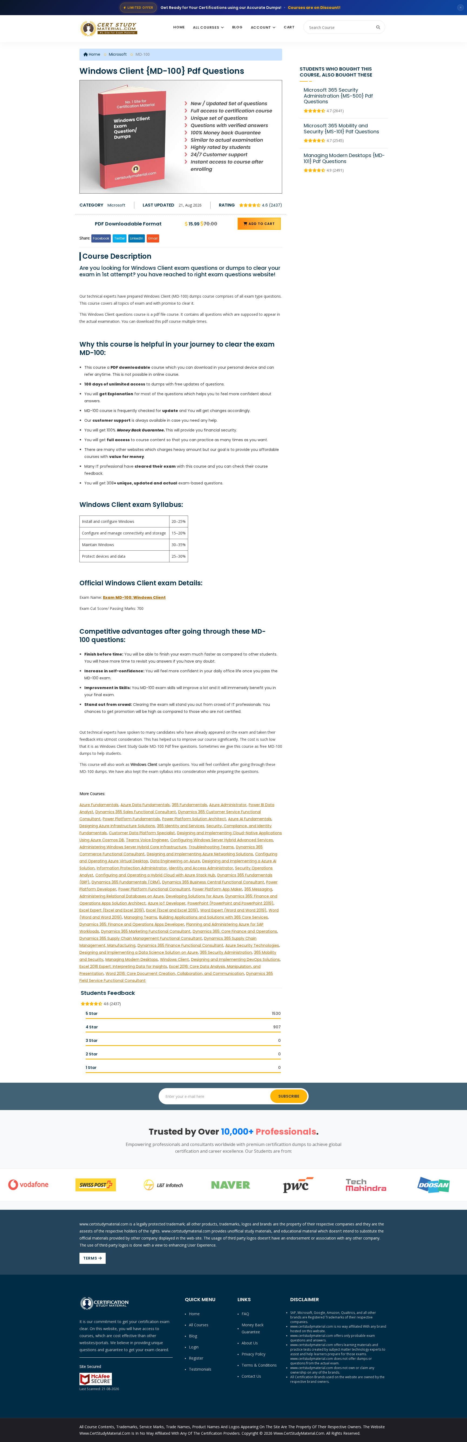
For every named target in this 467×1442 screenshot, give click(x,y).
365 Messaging (258, 889)
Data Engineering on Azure (175, 861)
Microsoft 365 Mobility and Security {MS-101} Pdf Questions (341, 128)
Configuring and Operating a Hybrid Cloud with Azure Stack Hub (155, 875)
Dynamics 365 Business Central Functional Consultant (213, 882)
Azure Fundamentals (98, 805)
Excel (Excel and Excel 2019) (172, 910)
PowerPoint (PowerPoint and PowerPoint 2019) (230, 903)
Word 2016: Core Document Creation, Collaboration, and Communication (175, 973)
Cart (289, 27)
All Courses (206, 27)
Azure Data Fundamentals (145, 805)
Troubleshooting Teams (211, 847)
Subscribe (288, 1096)
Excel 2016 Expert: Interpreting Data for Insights (123, 966)
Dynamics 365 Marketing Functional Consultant (146, 931)
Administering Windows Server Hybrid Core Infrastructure (132, 847)
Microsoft (118, 54)
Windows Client (174, 959)
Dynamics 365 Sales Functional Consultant (135, 812)
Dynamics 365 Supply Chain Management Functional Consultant (140, 938)
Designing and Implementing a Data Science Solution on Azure (138, 952)
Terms (90, 1258)
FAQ (245, 1313)
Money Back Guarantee (252, 1328)
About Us (250, 1342)
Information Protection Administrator (132, 868)
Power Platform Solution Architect (194, 819)
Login (194, 1347)
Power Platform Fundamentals (131, 819)
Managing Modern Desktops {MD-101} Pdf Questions (344, 158)
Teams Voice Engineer (147, 840)
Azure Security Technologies (252, 945)
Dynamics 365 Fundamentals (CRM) (126, 882)
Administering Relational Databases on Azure (121, 896)
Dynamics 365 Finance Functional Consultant (180, 945)
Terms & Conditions (259, 1365)
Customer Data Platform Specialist (142, 833)
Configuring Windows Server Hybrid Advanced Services (221, 840)
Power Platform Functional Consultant (154, 889)
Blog (237, 27)
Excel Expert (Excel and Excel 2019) (111, 910)
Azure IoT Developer (166, 903)
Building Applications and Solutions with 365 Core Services (213, 917)
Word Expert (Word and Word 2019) (233, 910)
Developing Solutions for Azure (194, 896)
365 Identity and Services (180, 826)
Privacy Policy (253, 1354)
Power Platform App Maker (217, 889)
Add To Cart (261, 223)
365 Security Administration (226, 952)
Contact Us (251, 1376)
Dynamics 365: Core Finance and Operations (235, 931)
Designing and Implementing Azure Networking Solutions (200, 854)
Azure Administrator (227, 805)
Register (196, 1358)
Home (179, 27)
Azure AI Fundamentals (249, 819)
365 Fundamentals (189, 805)
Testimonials (200, 1369)
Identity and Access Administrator (201, 868)
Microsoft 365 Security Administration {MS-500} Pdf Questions (338, 96)
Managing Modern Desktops (131, 959)
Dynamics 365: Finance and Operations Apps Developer (131, 924)
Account (261, 27)
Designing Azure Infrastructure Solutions (117, 826)
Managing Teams (140, 917)
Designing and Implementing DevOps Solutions (235, 959)
